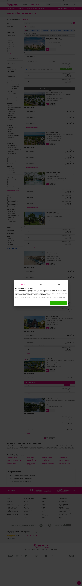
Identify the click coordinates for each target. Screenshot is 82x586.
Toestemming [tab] (23, 284)
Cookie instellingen (40, 302)
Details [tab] (41, 284)
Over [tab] (59, 284)
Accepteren (58, 302)
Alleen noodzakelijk (24, 302)
